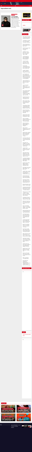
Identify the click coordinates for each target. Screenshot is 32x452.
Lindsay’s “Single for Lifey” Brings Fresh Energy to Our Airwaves (26, 71)
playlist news (10, 409)
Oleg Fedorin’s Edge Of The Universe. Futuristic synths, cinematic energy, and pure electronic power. (26, 240)
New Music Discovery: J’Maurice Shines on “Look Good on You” (26, 98)
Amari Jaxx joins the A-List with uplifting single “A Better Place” (27, 45)
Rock (13, 409)
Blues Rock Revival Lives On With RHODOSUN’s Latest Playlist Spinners (26, 211)
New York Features (11, 408)
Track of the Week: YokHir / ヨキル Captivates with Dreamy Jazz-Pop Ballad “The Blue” (26, 87)
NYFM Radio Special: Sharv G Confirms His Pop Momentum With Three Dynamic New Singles (26, 216)
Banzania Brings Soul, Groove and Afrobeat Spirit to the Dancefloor (26, 176)
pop (28, 408)
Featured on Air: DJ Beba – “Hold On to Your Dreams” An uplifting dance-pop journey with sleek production (27, 193)
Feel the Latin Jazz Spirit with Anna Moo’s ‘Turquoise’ (26, 49)
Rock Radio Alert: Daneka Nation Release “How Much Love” (27, 168)
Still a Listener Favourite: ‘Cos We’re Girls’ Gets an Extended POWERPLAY (26, 37)
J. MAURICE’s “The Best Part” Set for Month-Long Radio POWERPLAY (26, 41)
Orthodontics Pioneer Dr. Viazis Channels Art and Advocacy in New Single (26, 198)
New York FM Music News (14, 14)
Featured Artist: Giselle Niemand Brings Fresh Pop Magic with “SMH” (26, 115)
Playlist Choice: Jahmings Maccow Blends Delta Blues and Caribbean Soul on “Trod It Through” (26, 134)
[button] (29, 5)
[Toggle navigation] (15, 5)
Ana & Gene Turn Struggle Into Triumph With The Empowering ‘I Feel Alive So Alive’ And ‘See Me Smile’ (26, 144)
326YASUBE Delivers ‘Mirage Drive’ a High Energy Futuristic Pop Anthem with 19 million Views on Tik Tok (26, 154)
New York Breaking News (5, 408)
